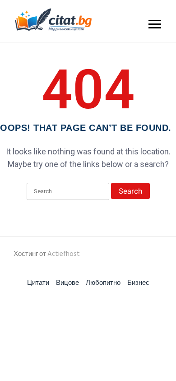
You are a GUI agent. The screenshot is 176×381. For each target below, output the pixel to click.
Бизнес (138, 282)
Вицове (67, 282)
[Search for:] (68, 192)
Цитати (38, 282)
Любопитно (103, 282)
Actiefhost (63, 254)
